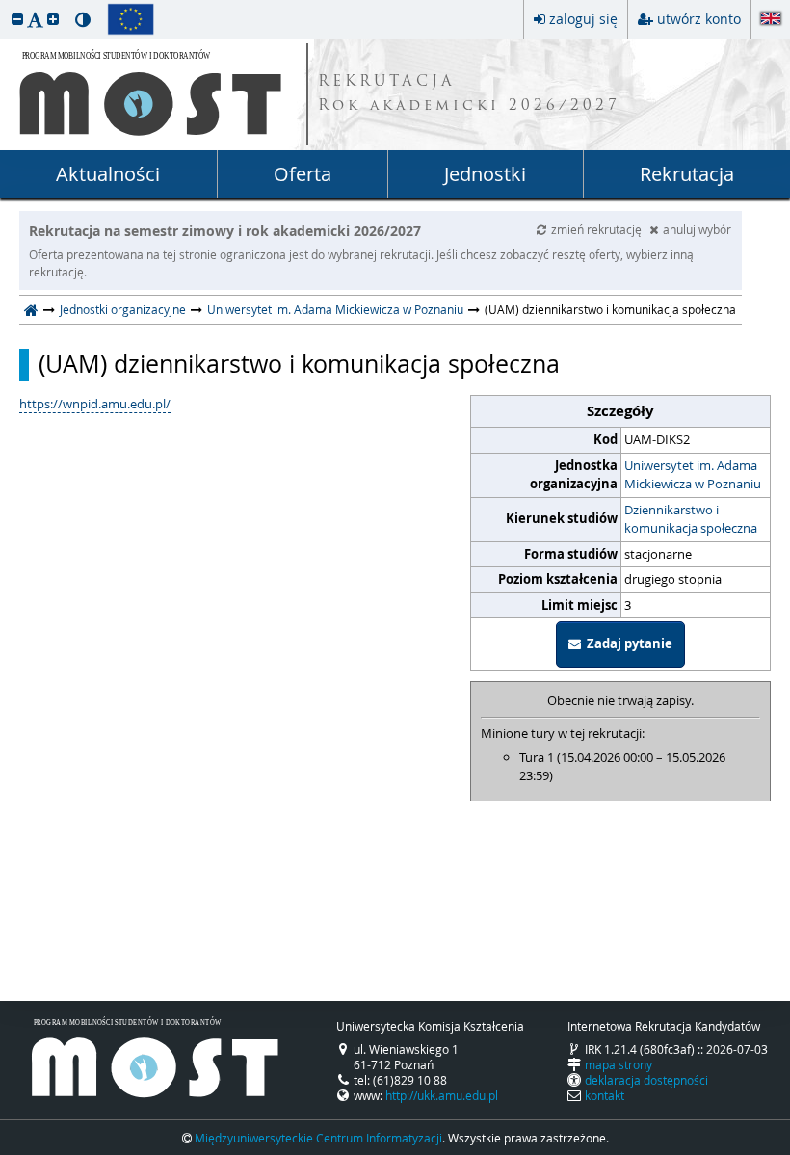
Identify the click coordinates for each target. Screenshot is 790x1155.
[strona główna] (31, 309)
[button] (17, 19)
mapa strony (618, 1064)
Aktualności (108, 174)
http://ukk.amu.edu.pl (441, 1095)
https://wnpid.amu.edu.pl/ (95, 403)
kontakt (604, 1095)
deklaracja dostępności (646, 1080)
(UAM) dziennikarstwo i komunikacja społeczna (299, 364)
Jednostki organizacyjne (123, 309)
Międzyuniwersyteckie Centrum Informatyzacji (318, 1137)
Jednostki (485, 174)
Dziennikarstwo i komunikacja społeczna (690, 519)
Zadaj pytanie (626, 643)
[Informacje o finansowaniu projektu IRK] (130, 19)
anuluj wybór (697, 229)
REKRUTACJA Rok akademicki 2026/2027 (469, 94)
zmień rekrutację (598, 229)
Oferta (302, 174)
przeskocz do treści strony (5, 5)
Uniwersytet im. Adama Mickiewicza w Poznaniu (335, 309)
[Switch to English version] (770, 20)
